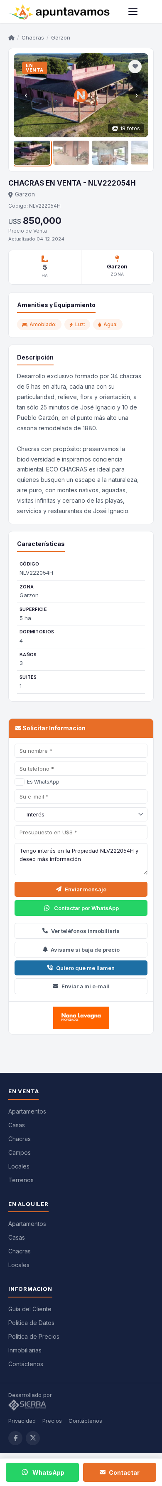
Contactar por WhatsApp (86, 908)
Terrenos (21, 1179)
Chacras (33, 37)
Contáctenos (25, 1363)
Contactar (124, 1472)
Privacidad (22, 1420)
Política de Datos (31, 1322)
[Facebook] (15, 1438)
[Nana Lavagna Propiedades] (81, 1018)
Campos (19, 1152)
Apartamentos (27, 1111)
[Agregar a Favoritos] (135, 66)
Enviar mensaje (85, 889)
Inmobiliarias (25, 1350)
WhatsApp (48, 1472)
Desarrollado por (31, 1395)
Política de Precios (33, 1336)
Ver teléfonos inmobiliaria (85, 931)
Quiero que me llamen (85, 968)
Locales (18, 1166)
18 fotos (130, 128)
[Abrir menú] (133, 11)
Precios (52, 1420)
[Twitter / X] (33, 1438)
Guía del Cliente (30, 1308)
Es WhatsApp (43, 782)
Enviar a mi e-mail (85, 986)
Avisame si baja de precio (85, 949)
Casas (16, 1125)
